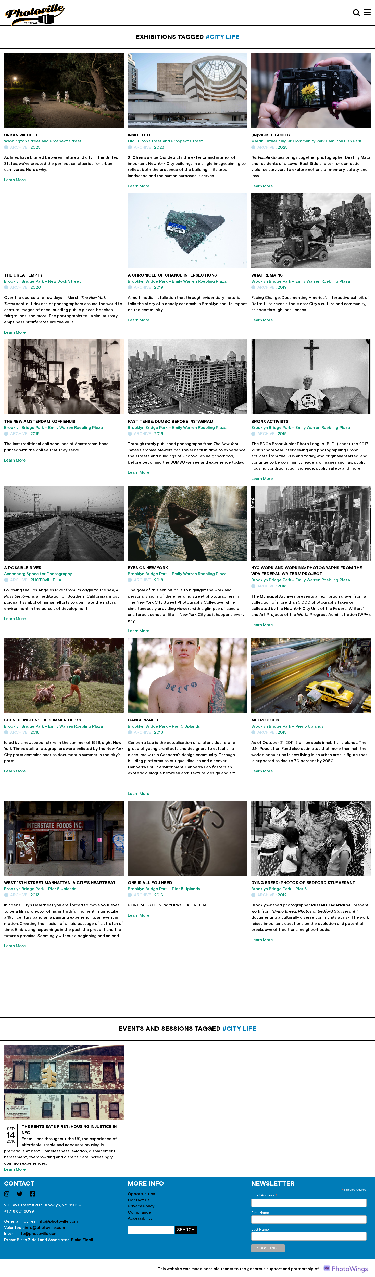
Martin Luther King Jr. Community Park (288, 141)
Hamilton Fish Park (343, 141)
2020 (35, 287)
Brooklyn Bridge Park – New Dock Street (42, 281)
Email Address (264, 1195)
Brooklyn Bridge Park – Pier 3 (279, 889)
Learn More (15, 180)
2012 (282, 895)
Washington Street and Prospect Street (43, 141)
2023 (35, 147)
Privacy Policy (141, 1206)
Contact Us (139, 1200)
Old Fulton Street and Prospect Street (165, 141)
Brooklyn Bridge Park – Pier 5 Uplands (164, 726)
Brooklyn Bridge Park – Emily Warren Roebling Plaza (177, 281)
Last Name (260, 1229)
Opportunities (141, 1194)
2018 (158, 580)
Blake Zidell (82, 1240)
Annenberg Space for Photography (38, 574)
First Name (260, 1212)
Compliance (139, 1212)
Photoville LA (45, 580)
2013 (158, 732)
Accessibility (140, 1218)
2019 (158, 287)
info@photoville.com (58, 1221)
